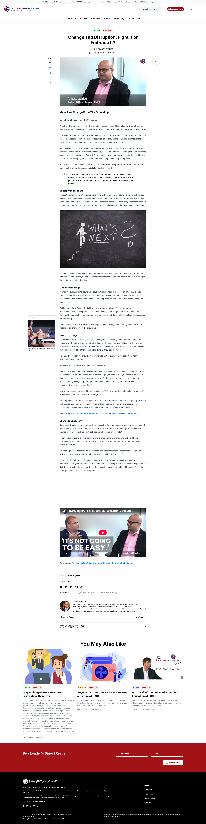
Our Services (134, 18)
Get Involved (149, 798)
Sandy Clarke (106, 49)
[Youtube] (34, 806)
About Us (148, 790)
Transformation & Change (107, 593)
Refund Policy (38, 819)
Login (191, 9)
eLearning (119, 18)
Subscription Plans (175, 9)
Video (136, 688)
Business (108, 31)
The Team (148, 794)
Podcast (83, 688)
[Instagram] (37, 806)
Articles (83, 18)
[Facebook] (23, 806)
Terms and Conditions (52, 819)
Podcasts (95, 18)
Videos (107, 18)
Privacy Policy (27, 819)
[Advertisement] (103, 489)
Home (146, 785)
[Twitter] (27, 806)
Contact (147, 802)
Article (97, 31)
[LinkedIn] (30, 806)
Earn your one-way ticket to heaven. (34, 801)
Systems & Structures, (87, 593)
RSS (62, 819)
